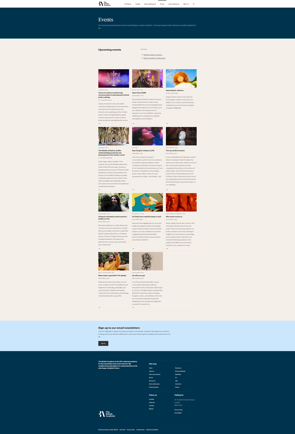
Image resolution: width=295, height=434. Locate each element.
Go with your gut (138, 275)
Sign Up (103, 343)
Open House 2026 (139, 92)
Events (162, 4)
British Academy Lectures (153, 55)
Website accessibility (152, 429)
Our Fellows (127, 4)
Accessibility (178, 413)
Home (150, 368)
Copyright (122, 429)
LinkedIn (151, 399)
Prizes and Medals (180, 371)
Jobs (176, 380)
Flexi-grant (152, 380)
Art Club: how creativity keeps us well (146, 216)
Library (177, 387)
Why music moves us (174, 216)
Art (176, 377)
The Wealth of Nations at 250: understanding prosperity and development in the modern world (111, 152)
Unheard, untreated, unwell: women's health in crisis (112, 217)
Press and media (153, 387)
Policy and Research (150, 4)
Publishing (178, 374)
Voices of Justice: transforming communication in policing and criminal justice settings (113, 94)
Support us (178, 368)
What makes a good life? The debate (112, 275)
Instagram (152, 402)
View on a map (178, 409)
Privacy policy (131, 429)
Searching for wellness (175, 90)
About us (151, 371)
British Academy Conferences (154, 58)
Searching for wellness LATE (143, 150)
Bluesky (151, 408)
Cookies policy (140, 429)
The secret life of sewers (175, 150)
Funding (137, 4)
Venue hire (178, 384)
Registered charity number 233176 (108, 429)
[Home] (104, 4)
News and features (174, 4)
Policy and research (154, 374)
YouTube (151, 405)
